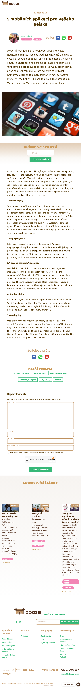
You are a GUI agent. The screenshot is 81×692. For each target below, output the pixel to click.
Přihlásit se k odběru (40, 159)
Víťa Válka (50, 685)
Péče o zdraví (39, 373)
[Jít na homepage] (11, 3)
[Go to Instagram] (20, 622)
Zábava (37, 39)
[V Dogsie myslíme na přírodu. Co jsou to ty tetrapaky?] (71, 508)
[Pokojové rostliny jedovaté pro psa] (40, 508)
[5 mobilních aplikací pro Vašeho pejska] (58, 38)
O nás (62, 636)
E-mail (11, 438)
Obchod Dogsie (8, 639)
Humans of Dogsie (21, 373)
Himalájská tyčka (8, 646)
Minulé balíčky (45, 636)
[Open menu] (78, 3)
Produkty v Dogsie (28, 379)
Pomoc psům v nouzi (58, 373)
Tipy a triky (26, 39)
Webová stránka (13, 445)
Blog (42, 639)
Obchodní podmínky (68, 645)
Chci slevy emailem (69, 621)
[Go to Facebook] (16, 622)
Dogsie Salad (7, 642)
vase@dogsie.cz (69, 674)
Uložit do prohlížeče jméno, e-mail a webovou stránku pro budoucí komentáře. (36, 453)
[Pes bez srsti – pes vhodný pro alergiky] (10, 508)
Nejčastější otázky (47, 643)
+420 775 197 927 (69, 670)
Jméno (11, 431)
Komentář (12, 402)
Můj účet (24, 636)
